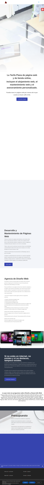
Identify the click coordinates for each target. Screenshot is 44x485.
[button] (42, 9)
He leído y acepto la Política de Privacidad (13, 455)
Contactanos (10, 379)
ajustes (9, 483)
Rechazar (32, 482)
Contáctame (22, 99)
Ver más (8, 264)
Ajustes (38, 482)
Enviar (36, 455)
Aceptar (25, 482)
